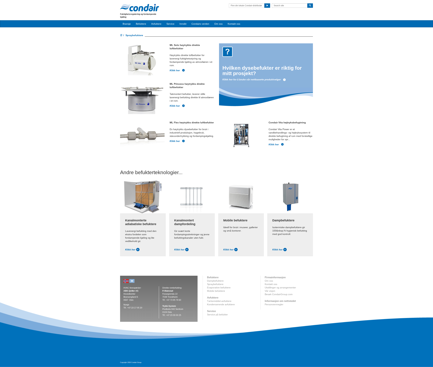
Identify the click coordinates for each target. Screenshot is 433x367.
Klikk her (175, 70)
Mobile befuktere (216, 291)
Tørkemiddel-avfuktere (219, 301)
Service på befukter (217, 314)
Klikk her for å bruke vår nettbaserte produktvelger (251, 79)
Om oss (269, 280)
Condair (139, 7)
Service (170, 23)
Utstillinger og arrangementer (280, 287)
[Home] (121, 35)
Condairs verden (200, 23)
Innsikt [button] (182, 23)
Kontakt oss (234, 23)
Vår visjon (270, 291)
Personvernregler (274, 304)
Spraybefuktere (215, 284)
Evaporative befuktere (219, 287)
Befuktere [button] (141, 23)
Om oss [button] (218, 23)
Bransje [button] (127, 23)
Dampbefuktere (215, 280)
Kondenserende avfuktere (221, 304)
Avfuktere (156, 23)
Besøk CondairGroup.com (279, 294)
